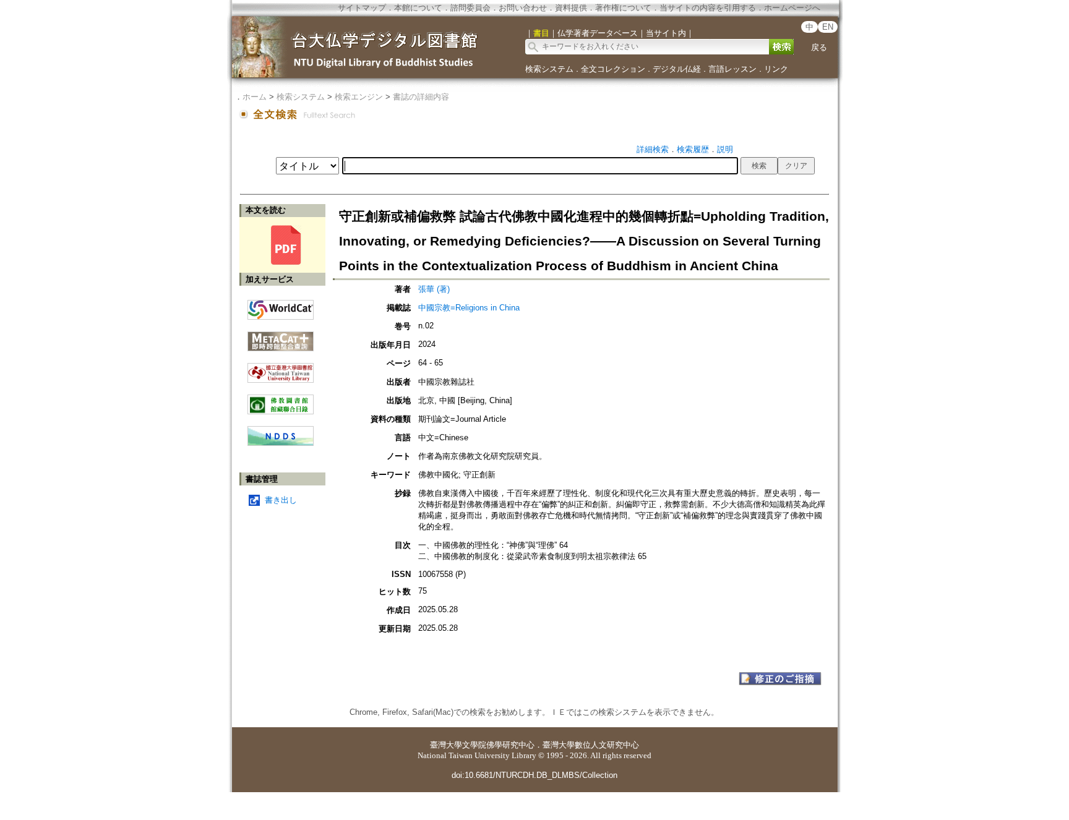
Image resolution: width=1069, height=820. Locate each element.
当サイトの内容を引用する (707, 7)
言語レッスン (732, 69)
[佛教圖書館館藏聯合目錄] (280, 399)
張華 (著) (434, 289)
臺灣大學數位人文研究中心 (591, 745)
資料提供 (571, 7)
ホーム (255, 96)
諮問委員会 (470, 7)
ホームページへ (792, 7)
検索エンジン (359, 96)
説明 (725, 149)
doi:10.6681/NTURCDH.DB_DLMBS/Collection (534, 775)
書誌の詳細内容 (421, 96)
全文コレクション (613, 69)
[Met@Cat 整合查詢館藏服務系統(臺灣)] (280, 336)
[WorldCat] (280, 307)
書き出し (281, 500)
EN (827, 27)
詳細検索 (653, 149)
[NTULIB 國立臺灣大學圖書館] (280, 368)
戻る (819, 47)
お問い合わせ (523, 7)
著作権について (623, 7)
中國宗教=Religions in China (473, 307)
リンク (776, 69)
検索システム (549, 69)
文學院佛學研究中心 (498, 745)
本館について (418, 7)
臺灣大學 (446, 745)
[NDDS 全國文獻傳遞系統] (280, 443)
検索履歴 (693, 149)
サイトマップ (362, 7)
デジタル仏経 (677, 69)
